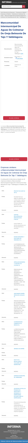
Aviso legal (14, 435)
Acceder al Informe (14, 118)
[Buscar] (24, 6)
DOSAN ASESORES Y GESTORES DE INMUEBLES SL (19, 238)
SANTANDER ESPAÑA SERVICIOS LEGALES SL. (19, 295)
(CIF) (22, 53)
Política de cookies (14, 436)
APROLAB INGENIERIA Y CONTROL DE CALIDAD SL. (19, 263)
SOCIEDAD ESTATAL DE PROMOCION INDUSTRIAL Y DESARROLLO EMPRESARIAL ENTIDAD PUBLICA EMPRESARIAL (20, 393)
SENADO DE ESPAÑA (19, 348)
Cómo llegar (20, 58)
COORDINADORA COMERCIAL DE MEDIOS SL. (18, 323)
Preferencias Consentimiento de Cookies (14, 438)
